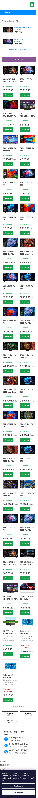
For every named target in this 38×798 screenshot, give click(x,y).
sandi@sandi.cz (16, 737)
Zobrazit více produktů (18, 50)
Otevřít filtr (19, 59)
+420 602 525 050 (18, 744)
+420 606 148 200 (18, 750)
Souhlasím (18, 793)
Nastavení (18, 786)
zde (3, 780)
